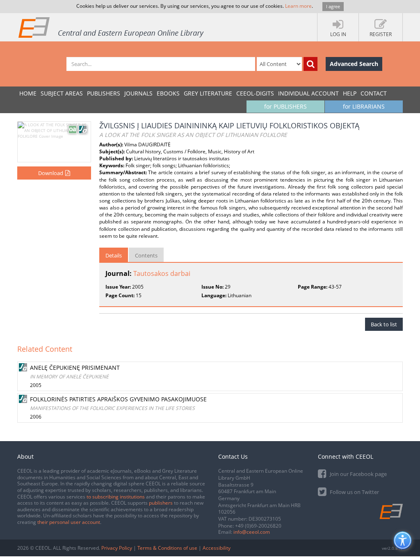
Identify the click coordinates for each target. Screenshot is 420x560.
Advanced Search (354, 64)
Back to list (384, 324)
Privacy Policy (116, 547)
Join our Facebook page (358, 474)
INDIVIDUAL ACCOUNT (308, 93)
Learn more (298, 5)
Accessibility (217, 547)
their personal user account (68, 522)
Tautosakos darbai (161, 273)
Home (28, 93)
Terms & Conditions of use (167, 547)
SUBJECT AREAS (62, 93)
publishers (161, 502)
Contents (146, 255)
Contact (374, 93)
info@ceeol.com (251, 531)
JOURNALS (138, 93)
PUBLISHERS (103, 93)
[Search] (310, 64)
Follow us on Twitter (354, 492)
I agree (333, 6)
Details (113, 255)
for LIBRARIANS (364, 106)
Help (349, 93)
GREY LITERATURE (208, 93)
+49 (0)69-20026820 (258, 525)
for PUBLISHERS (285, 106)
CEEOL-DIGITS (255, 93)
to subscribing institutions (116, 496)
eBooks (168, 93)
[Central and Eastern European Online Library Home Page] (111, 27)
